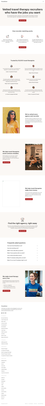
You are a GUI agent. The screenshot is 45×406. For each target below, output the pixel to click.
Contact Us (35, 403)
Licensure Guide (4, 323)
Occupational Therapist (5, 350)
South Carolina (3, 391)
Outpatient (3, 362)
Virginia (2, 393)
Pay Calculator (3, 326)
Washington (3, 381)
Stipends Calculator (4, 328)
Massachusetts (3, 395)
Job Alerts (3, 333)
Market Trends (3, 335)
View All (2, 398)
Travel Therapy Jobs (4, 319)
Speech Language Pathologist (6, 352)
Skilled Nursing (3, 360)
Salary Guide (3, 321)
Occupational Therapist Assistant (6, 355)
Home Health (3, 367)
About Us (26, 403)
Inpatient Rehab (4, 369)
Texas (2, 384)
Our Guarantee (31, 403)
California (2, 377)
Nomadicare (4, 1)
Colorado (2, 379)
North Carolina (3, 388)
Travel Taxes (3, 330)
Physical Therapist (4, 348)
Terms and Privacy (40, 403)
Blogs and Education (4, 337)
